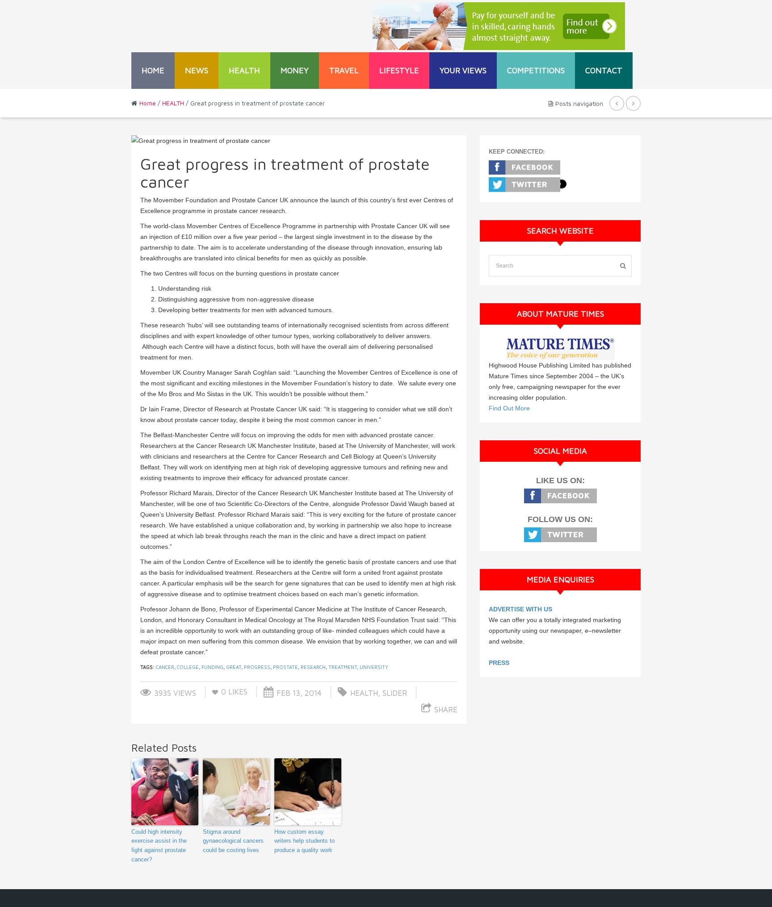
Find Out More (509, 408)
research (313, 667)
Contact (603, 70)
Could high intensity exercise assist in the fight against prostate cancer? (159, 845)
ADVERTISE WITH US (520, 609)
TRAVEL (344, 70)
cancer (165, 667)
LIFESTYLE (399, 70)
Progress (257, 667)
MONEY (295, 70)
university (374, 667)
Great (233, 667)
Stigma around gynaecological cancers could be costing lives (233, 841)
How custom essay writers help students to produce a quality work (304, 841)
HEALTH (244, 70)
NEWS (196, 70)
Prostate (285, 667)
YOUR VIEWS (463, 70)
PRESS (499, 662)
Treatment (342, 667)
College (188, 667)
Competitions (536, 70)
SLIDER (394, 693)
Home (153, 70)
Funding (212, 667)
